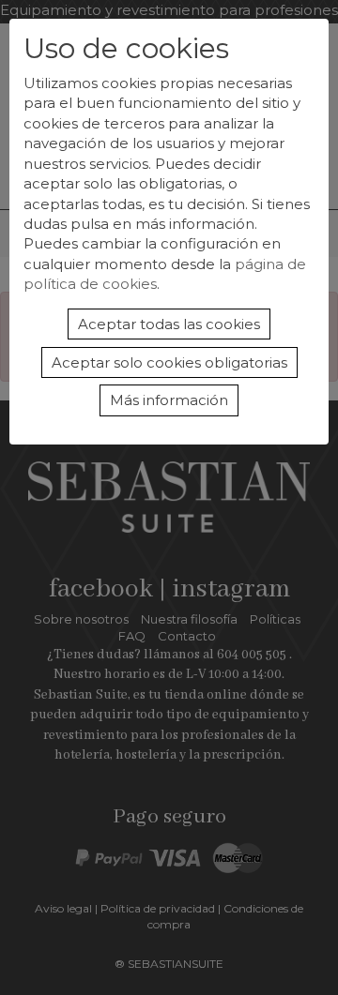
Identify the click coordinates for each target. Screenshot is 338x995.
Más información (169, 400)
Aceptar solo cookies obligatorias (169, 362)
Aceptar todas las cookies (169, 324)
